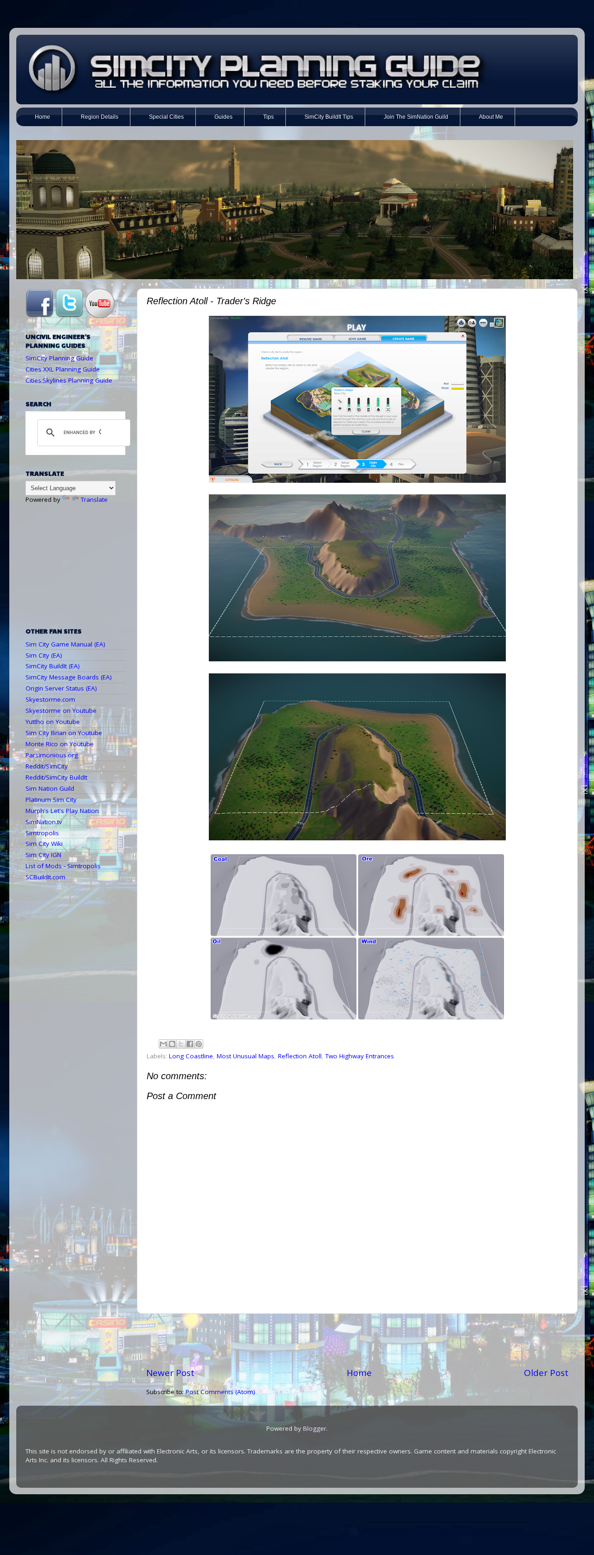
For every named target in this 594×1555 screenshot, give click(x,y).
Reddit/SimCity (47, 766)
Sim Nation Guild (50, 788)
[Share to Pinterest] (198, 1044)
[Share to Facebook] (189, 1044)
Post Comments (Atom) (220, 1392)
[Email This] (163, 1044)
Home (359, 1373)
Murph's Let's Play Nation (62, 810)
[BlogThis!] (172, 1044)
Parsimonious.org (52, 755)
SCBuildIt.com (45, 877)
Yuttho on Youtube (53, 721)
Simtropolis (42, 833)
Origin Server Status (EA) (61, 688)
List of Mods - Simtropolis (63, 866)
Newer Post (170, 1373)
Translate (94, 499)
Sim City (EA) (44, 655)
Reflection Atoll (300, 1056)
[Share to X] (181, 1044)
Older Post (546, 1373)
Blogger (314, 1428)
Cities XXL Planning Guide (63, 369)
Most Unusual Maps (245, 1056)
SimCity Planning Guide (59, 358)
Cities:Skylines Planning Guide (69, 380)
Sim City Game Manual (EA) (65, 644)
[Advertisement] (357, 1340)
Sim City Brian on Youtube (64, 733)
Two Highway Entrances (359, 1056)
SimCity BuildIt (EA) (53, 666)
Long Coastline (191, 1056)
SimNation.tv (44, 822)
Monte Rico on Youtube (60, 744)
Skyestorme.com (50, 699)
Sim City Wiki (44, 843)
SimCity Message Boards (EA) (69, 677)
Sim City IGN (43, 855)
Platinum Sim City (51, 799)
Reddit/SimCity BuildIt (56, 777)
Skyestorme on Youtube (61, 710)
